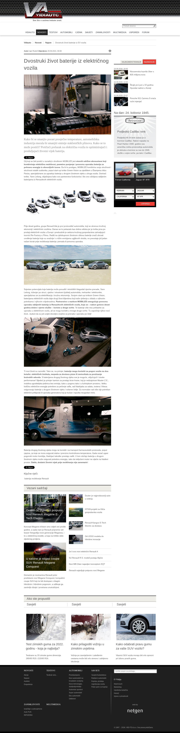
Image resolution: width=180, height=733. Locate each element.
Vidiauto (27, 42)
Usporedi (145, 204)
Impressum (118, 684)
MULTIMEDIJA (53, 704)
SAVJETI (95, 670)
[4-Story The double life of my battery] (67, 421)
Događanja (28, 684)
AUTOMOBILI (75, 670)
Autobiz (27, 681)
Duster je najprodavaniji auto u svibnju (97, 497)
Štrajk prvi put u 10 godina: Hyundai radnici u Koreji (142, 86)
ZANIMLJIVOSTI (32, 704)
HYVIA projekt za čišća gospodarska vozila (95, 510)
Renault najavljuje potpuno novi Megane (87, 570)
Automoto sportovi (76, 690)
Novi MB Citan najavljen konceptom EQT (87, 564)
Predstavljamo (74, 675)
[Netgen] (135, 711)
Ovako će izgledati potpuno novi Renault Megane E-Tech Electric (44, 514)
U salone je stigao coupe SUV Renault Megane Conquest (42, 562)
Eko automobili (74, 696)
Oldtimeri (72, 699)
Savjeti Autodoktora (98, 675)
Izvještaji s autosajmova (33, 709)
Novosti (38, 42)
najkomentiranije (131, 62)
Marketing (118, 687)
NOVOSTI (28, 670)
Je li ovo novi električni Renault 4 (83, 551)
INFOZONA (28, 715)
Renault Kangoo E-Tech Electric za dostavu (95, 524)
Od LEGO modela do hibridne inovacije (94, 537)
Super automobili (75, 693)
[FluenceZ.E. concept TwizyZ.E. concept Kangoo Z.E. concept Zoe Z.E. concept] (67, 265)
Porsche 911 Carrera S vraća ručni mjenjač (143, 100)
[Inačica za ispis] (110, 51)
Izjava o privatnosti (121, 696)
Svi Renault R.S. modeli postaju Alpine (86, 558)
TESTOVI (50, 670)
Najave (48, 42)
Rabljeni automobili (98, 678)
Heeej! (116, 693)
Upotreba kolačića (121, 690)
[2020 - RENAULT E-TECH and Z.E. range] (67, 202)
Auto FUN (27, 712)
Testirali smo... (51, 675)
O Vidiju (117, 679)
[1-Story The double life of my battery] (67, 342)
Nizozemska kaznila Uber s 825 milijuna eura (142, 73)
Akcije (26, 675)
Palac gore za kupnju (99, 687)
